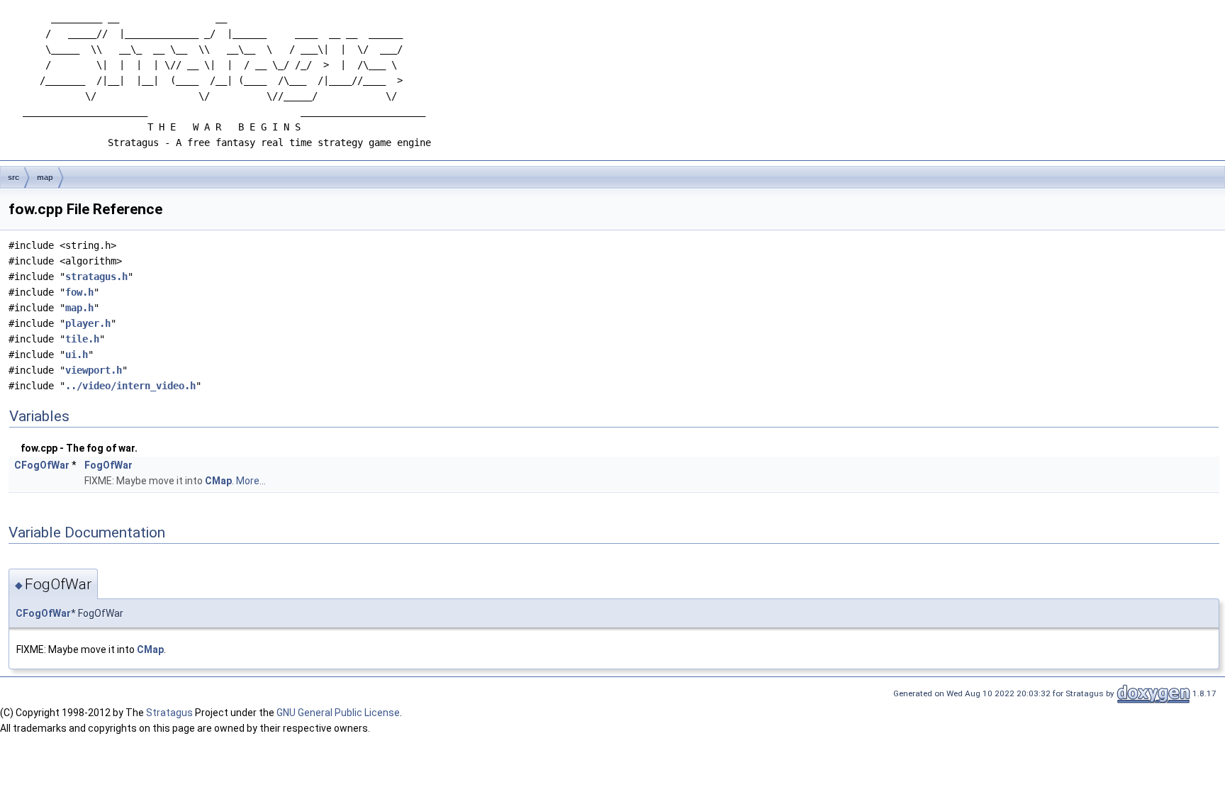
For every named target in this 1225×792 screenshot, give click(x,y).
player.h (88, 323)
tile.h (82, 339)
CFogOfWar (41, 465)
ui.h (76, 354)
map (45, 177)
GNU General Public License (338, 712)
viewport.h (93, 370)
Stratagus (169, 712)
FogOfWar (108, 465)
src (13, 177)
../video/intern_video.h (130, 385)
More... (251, 480)
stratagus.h (96, 276)
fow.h (79, 292)
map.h (79, 307)
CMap (218, 480)
